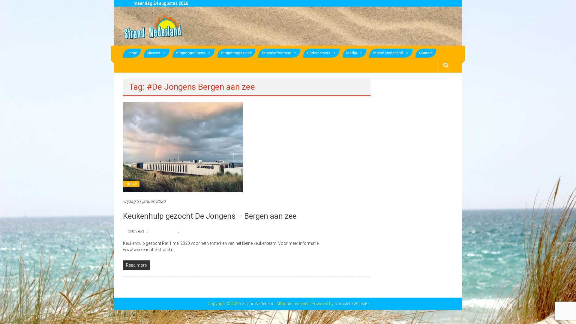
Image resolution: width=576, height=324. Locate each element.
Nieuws (153, 53)
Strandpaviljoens (190, 53)
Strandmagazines (236, 53)
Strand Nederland (388, 53)
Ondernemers (318, 53)
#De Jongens (168, 231)
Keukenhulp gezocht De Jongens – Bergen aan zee (209, 216)
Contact (426, 53)
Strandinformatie (276, 53)
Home (132, 53)
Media (351, 53)
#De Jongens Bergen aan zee (202, 231)
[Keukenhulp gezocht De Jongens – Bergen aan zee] (183, 147)
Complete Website (351, 303)
